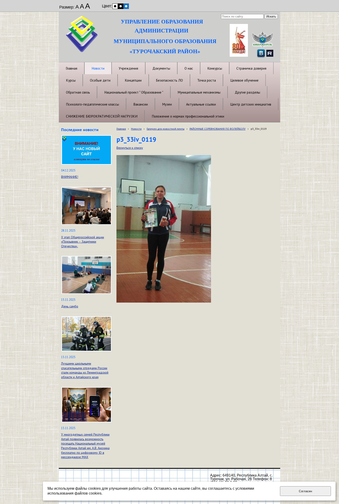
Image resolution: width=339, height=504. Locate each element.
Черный (120, 6)
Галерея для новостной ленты (165, 128)
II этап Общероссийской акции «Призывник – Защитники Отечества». (82, 241)
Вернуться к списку (129, 148)
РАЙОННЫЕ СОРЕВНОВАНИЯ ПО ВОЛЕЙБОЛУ (218, 128)
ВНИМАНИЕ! (69, 177)
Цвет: (107, 6)
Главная (121, 128)
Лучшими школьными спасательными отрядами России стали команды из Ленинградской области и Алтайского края (84, 370)
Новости (136, 128)
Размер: (66, 7)
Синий (126, 6)
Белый (115, 6)
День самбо (69, 306)
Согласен (305, 491)
